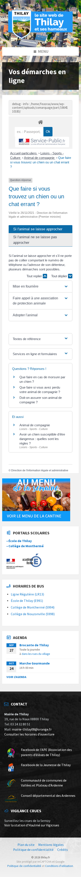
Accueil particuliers (24, 153)
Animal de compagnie (39, 158)
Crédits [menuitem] (62, 850)
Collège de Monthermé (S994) (32, 607)
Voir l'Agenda (16, 677)
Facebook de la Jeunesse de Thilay (46, 765)
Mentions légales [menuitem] (51, 845)
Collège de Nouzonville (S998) (33, 614)
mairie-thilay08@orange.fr (32, 729)
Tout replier (35, 276)
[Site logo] (40, 38)
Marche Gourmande (34, 663)
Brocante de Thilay (34, 645)
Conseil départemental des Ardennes (48, 796)
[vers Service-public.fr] (42, 142)
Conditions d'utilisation (59, 866)
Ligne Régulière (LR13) (27, 594)
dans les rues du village (36, 654)
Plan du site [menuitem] (26, 845)
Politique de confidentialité (24, 866)
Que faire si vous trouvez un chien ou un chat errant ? (40, 162)
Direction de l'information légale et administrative (39, 470)
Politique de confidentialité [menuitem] (33, 850)
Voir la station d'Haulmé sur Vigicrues (31, 825)
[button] (40, 286)
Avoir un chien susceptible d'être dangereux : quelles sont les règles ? (42, 438)
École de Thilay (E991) (27, 601)
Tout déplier (59, 276)
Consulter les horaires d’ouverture (29, 734)
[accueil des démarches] (40, 122)
